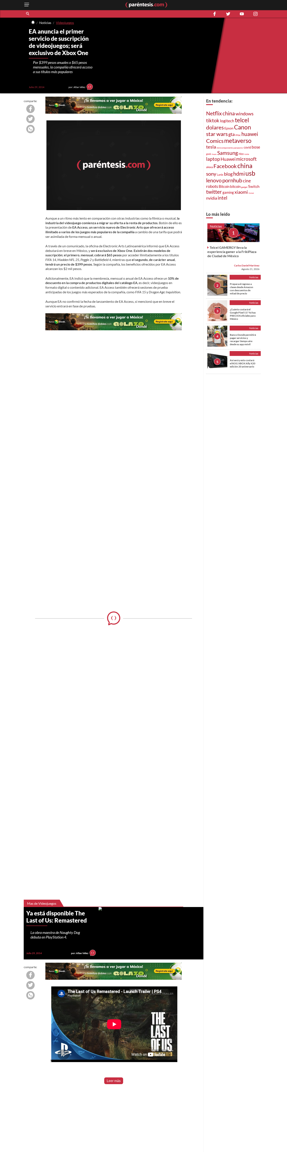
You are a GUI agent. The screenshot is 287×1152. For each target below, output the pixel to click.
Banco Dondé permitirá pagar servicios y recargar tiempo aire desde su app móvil (243, 339)
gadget (244, 187)
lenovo (214, 180)
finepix (214, 154)
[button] (27, 13)
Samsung (227, 153)
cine (247, 180)
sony (211, 174)
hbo (241, 153)
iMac (238, 135)
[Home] (33, 23)
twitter (214, 192)
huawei (249, 134)
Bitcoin (224, 186)
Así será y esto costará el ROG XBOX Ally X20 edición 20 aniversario (242, 363)
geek (208, 154)
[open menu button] (27, 5)
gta (231, 134)
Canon (242, 127)
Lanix (220, 174)
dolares (215, 127)
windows (245, 113)
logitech (227, 120)
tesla (211, 147)
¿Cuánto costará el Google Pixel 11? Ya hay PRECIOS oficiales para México (243, 314)
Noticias (45, 23)
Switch (253, 186)
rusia (246, 154)
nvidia (211, 198)
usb (250, 173)
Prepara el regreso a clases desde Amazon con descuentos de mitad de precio (241, 288)
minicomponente (225, 147)
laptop (213, 159)
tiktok (212, 120)
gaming (228, 192)
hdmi (239, 174)
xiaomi (241, 192)
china (228, 113)
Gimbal (251, 193)
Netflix (214, 113)
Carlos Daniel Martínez (246, 265)
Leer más (114, 1081)
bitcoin (235, 186)
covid (247, 147)
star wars (217, 134)
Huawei (228, 159)
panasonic (238, 147)
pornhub (232, 180)
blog (228, 174)
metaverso (237, 140)
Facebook (225, 166)
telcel (242, 120)
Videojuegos (65, 23)
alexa (209, 167)
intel (222, 198)
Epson (228, 128)
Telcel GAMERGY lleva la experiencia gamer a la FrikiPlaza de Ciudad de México (231, 251)
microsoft (246, 159)
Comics (215, 141)
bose (256, 147)
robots (212, 186)
